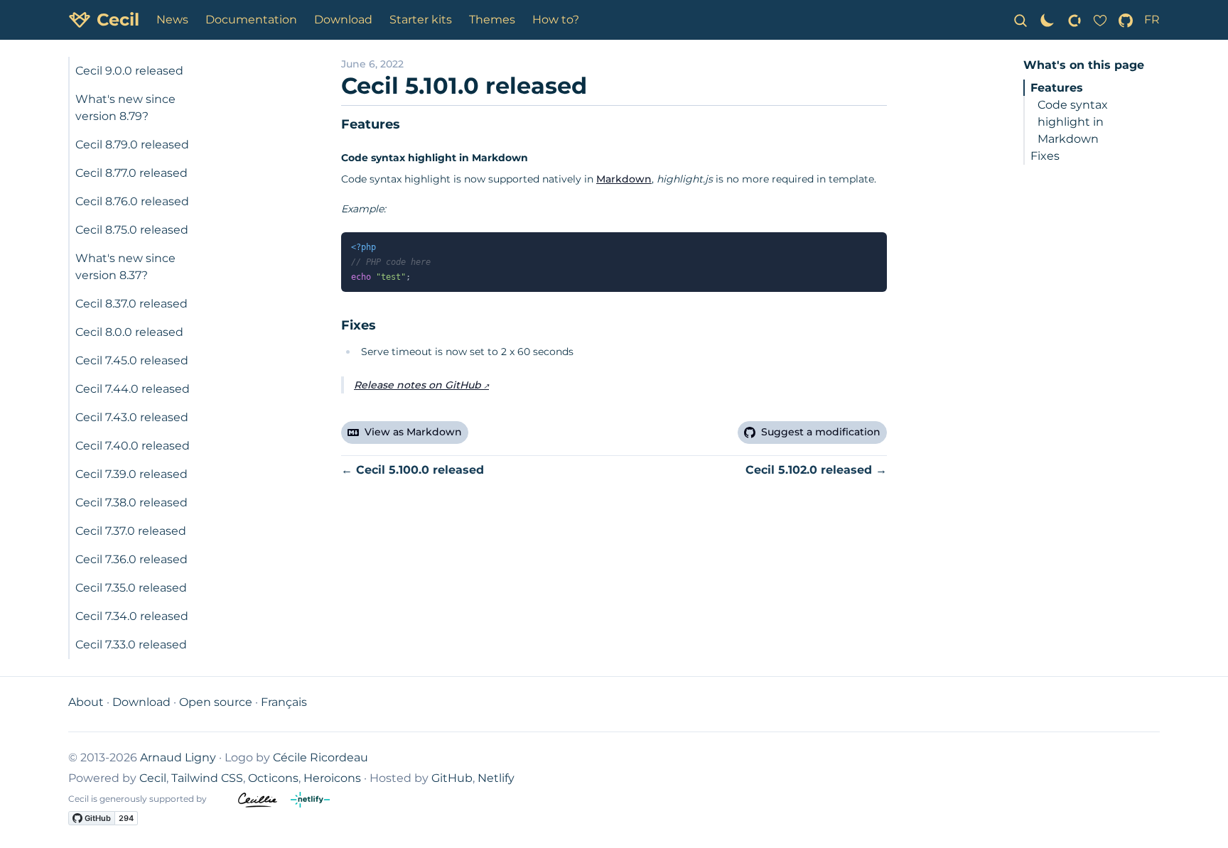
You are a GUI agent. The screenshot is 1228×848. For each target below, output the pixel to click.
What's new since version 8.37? (125, 266)
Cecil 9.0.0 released (129, 70)
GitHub (452, 778)
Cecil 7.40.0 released (132, 445)
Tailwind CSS (207, 778)
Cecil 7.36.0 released (131, 559)
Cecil (152, 778)
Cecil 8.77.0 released (131, 173)
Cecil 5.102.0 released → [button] (816, 470)
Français (284, 702)
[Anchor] (333, 124)
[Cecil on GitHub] (1126, 19)
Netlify (496, 778)
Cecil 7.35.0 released (131, 587)
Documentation (251, 19)
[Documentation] (1020, 19)
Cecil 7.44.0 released (132, 389)
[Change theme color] (1047, 20)
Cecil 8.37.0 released (131, 303)
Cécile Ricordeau (320, 757)
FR (1152, 19)
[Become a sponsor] (1074, 19)
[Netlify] (316, 800)
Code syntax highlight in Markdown (1073, 122)
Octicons (273, 778)
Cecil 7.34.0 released (131, 616)
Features (1056, 87)
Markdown (624, 179)
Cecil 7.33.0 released (131, 644)
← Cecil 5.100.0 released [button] (412, 470)
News (172, 19)
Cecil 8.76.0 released (132, 201)
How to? (555, 19)
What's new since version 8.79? (125, 107)
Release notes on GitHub (417, 385)
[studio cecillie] (264, 800)
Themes (492, 19)
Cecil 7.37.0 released (130, 531)
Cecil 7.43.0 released (131, 417)
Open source (215, 702)
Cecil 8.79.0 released (132, 144)
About (86, 702)
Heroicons (332, 778)
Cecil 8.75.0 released (131, 230)
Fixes (1045, 156)
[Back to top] (1202, 822)
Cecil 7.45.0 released (131, 360)
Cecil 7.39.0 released (131, 474)
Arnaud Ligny (178, 757)
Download (343, 19)
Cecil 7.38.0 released (131, 502)
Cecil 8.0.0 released (129, 332)
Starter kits (420, 19)
